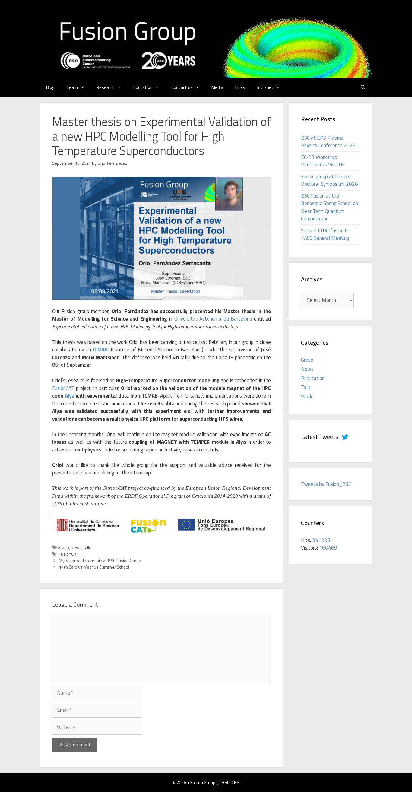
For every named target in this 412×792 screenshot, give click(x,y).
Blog (50, 87)
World (307, 397)
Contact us (182, 87)
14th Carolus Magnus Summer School (94, 567)
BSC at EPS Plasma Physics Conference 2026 (328, 142)
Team (72, 87)
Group (63, 547)
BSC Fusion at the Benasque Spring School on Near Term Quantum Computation (329, 207)
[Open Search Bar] (363, 87)
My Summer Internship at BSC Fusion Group (100, 560)
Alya (69, 396)
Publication (313, 378)
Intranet (265, 87)
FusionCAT (63, 388)
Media (217, 87)
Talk (86, 547)
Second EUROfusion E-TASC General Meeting (325, 234)
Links (240, 87)
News (76, 547)
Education (143, 87)
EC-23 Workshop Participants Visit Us (322, 161)
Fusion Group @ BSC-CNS (214, 782)
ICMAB (100, 349)
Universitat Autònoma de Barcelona (213, 319)
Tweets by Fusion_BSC (326, 484)
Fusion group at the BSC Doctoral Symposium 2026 (329, 180)
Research (106, 87)
